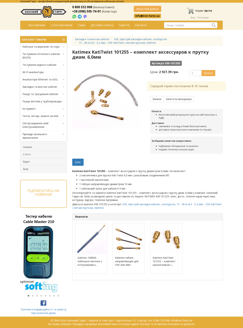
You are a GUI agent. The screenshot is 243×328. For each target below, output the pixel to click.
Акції (25, 169)
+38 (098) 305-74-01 (86, 11)
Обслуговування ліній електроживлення (35, 125)
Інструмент (29, 108)
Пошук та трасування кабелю (40, 94)
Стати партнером (61, 25)
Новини (27, 147)
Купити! (208, 73)
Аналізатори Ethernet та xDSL (40, 79)
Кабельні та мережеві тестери (40, 46)
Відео (26, 161)
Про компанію (36, 25)
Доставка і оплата (102, 25)
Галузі (81, 25)
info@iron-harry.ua (147, 15)
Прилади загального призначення (34, 135)
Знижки (156, 99)
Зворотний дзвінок (147, 9)
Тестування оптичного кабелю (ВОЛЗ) (41, 55)
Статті (27, 154)
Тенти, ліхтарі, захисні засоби (40, 116)
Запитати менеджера (179, 99)
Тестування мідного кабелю (39, 64)
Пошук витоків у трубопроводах (42, 101)
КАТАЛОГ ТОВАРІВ (34, 39)
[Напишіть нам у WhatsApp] (74, 16)
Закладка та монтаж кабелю (39, 86)
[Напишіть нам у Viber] (85, 16)
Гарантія (124, 25)
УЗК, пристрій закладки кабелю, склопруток (148, 204)
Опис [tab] (78, 162)
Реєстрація (202, 17)
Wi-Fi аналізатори (33, 72)
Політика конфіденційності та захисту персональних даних (43, 311)
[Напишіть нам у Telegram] (80, 16)
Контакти (141, 25)
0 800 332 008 (82, 7)
